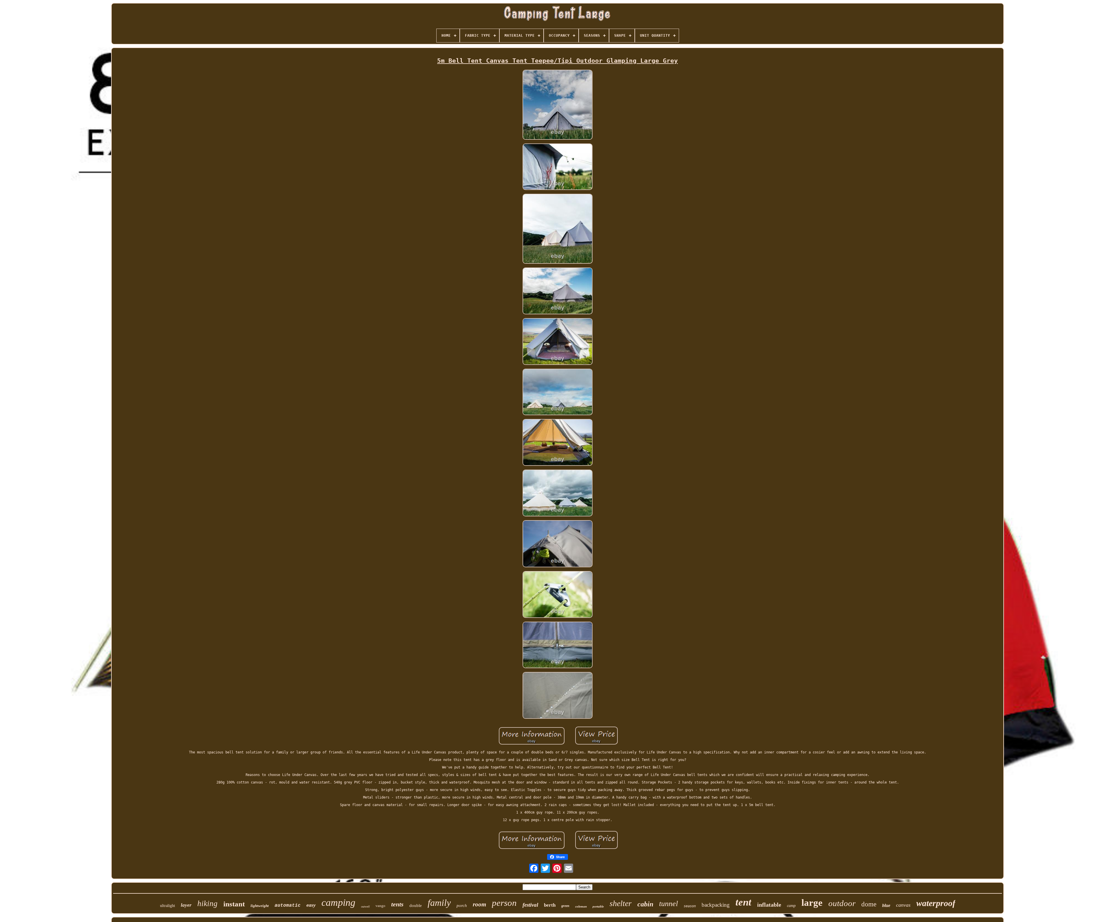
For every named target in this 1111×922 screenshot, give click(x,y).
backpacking (716, 905)
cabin (645, 904)
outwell (365, 906)
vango (380, 905)
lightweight (260, 905)
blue (886, 905)
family (439, 902)
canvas (903, 905)
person (504, 903)
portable (598, 906)
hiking (207, 903)
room (479, 904)
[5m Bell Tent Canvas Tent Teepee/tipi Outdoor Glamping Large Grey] (557, 105)
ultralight (167, 905)
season (690, 906)
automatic (288, 905)
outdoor (842, 903)
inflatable (769, 904)
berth (550, 905)
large (812, 902)
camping (338, 902)
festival (530, 905)
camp (791, 905)
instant (234, 904)
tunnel (668, 903)
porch (462, 905)
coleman (581, 906)
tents (397, 904)
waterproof (935, 903)
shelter (621, 903)
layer (186, 905)
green (565, 906)
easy (311, 905)
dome (868, 904)
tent (743, 902)
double (415, 905)
